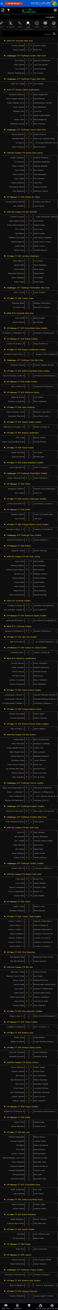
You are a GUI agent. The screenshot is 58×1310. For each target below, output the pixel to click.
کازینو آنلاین (17, 1308)
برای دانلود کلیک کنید (13, 3)
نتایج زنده (29, 1308)
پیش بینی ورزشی (52, 1308)
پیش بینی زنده (40, 1308)
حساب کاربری (6, 1308)
